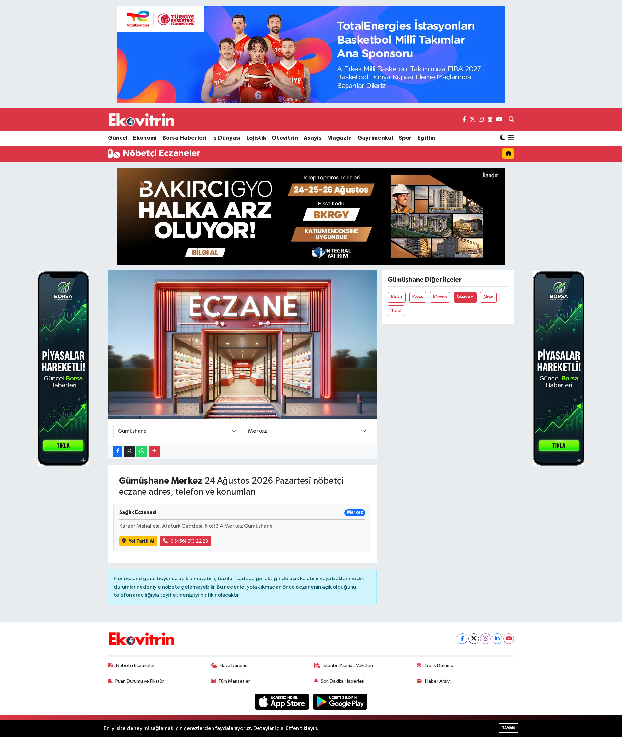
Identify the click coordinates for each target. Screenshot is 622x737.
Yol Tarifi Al (141, 541)
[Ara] (511, 120)
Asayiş (313, 138)
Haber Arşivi (438, 681)
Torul (396, 310)
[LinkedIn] (497, 638)
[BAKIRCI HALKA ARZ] (311, 216)
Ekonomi (145, 138)
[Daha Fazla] (154, 451)
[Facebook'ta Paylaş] (117, 451)
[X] (473, 638)
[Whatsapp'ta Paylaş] (141, 451)
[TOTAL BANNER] (311, 54)
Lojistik (256, 138)
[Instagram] (485, 638)
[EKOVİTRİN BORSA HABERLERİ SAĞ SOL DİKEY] (63, 368)
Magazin (339, 138)
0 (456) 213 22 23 (189, 541)
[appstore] (282, 701)
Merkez (465, 297)
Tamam (508, 728)
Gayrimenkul (375, 138)
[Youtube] (508, 638)
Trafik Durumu (438, 665)
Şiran (488, 297)
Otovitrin (285, 138)
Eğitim (426, 138)
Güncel (118, 138)
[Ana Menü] (509, 138)
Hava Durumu (234, 665)
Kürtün (440, 297)
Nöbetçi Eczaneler (135, 665)
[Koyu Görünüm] (502, 138)
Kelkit (397, 297)
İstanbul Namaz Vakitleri (348, 665)
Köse (417, 297)
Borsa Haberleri (184, 138)
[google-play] (340, 701)
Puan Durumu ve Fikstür (139, 681)
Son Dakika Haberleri (342, 681)
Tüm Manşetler (234, 681)
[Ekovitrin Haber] (142, 120)
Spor (405, 138)
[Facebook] (462, 638)
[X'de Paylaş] (129, 451)
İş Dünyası (226, 138)
